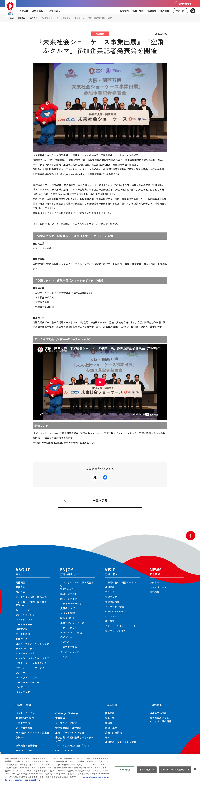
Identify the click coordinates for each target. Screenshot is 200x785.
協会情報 (152, 10)
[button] (190, 535)
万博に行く (54, 10)
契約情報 (164, 10)
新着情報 (124, 10)
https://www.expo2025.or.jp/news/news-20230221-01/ (64, 442)
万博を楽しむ (38, 10)
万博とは (23, 10)
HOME (11, 18)
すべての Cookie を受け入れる (175, 769)
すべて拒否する (147, 769)
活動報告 (22, 18)
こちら (78, 223)
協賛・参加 (138, 10)
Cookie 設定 (124, 769)
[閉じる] (195, 769)
